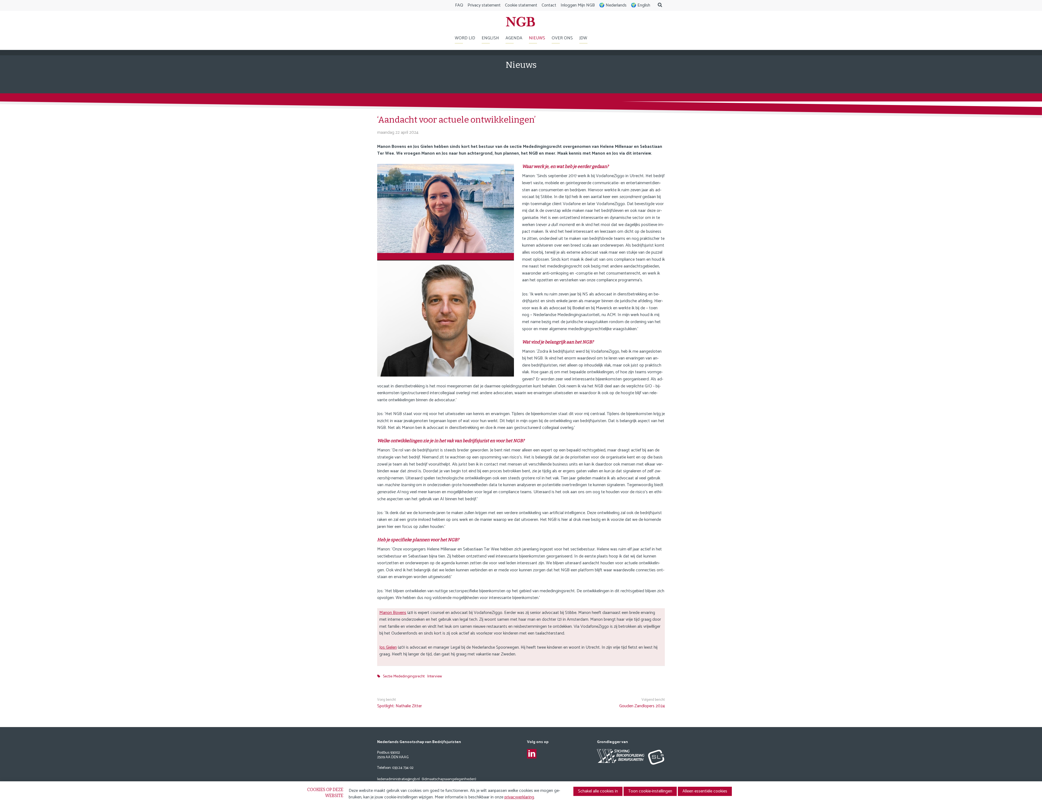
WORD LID (465, 38)
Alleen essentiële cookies (704, 791)
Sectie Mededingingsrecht (404, 676)
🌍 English (640, 5)
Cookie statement (521, 5)
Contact (549, 5)
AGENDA (514, 38)
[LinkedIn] (531, 754)
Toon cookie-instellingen (650, 791)
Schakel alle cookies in (598, 791)
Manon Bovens (392, 612)
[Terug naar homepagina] (520, 23)
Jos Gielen (388, 647)
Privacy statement (484, 5)
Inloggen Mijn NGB (578, 5)
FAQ (459, 5)
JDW (583, 38)
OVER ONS (562, 38)
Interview (434, 676)
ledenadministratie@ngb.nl (398, 779)
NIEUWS (537, 38)
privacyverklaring (519, 797)
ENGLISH (490, 38)
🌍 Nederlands (613, 5)
